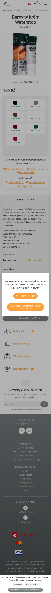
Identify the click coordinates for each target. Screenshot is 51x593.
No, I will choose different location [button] (25, 307)
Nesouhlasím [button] (31, 584)
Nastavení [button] (18, 584)
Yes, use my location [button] (25, 296)
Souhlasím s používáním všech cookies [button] (25, 590)
